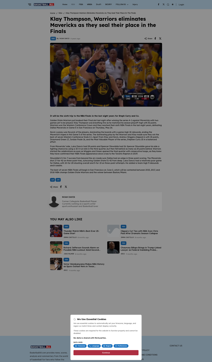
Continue (106, 353)
